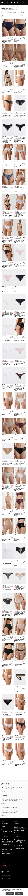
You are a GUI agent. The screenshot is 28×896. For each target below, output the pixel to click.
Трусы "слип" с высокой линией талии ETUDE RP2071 (19, 640)
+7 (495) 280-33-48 (20, 845)
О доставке (3, 791)
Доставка (3, 829)
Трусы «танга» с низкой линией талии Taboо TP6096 (19, 389)
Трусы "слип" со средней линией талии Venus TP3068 (7, 615)
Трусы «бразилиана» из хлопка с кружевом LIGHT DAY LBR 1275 (19, 265)
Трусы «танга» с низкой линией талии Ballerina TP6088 (6, 116)
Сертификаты (5, 847)
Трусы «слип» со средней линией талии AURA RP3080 (19, 40)
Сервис (3, 821)
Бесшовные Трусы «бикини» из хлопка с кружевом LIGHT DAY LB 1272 (19, 340)
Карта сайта (4, 839)
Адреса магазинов (19, 830)
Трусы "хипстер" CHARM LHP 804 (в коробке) (7, 764)
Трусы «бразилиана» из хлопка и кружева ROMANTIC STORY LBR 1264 (19, 141)
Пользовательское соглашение (6, 850)
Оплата (3, 826)
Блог (15, 833)
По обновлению (5, 15)
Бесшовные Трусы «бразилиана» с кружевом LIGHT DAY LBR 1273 (19, 315)
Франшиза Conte (6, 853)
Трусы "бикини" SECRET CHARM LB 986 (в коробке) (6, 739)
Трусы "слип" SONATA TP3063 (18, 740)
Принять (9, 893)
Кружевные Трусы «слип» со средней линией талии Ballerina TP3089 (19, 91)
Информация (4, 836)
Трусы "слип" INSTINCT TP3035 (19, 765)
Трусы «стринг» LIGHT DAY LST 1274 (19, 364)
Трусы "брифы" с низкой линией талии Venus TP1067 (19, 589)
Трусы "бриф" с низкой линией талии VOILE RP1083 (6, 564)
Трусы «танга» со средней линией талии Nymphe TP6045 (19, 66)
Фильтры (13, 15)
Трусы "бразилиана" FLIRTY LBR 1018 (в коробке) (18, 715)
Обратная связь (5, 844)
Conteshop (16, 821)
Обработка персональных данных (20, 826)
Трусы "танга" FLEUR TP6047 (18, 665)
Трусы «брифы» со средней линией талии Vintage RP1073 (18, 215)
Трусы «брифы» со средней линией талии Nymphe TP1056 (6, 65)
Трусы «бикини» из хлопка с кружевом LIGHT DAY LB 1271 (7, 291)
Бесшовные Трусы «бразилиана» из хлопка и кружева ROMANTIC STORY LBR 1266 (7, 141)
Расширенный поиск (7, 841)
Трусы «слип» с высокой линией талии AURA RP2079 (6, 41)
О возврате (3, 815)
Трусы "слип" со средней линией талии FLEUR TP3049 (7, 91)
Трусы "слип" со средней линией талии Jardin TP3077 (19, 565)
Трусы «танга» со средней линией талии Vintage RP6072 (19, 165)
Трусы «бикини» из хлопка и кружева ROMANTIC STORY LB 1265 (19, 116)
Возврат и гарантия (6, 831)
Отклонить (19, 893)
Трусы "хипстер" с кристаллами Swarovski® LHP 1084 (19, 690)
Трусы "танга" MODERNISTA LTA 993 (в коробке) (6, 690)
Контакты (16, 836)
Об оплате (3, 803)
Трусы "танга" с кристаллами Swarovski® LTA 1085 (7, 715)
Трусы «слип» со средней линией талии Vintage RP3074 (7, 241)
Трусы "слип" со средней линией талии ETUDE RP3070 (19, 614)
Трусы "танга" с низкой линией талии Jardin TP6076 (6, 590)
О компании (17, 823)
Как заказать (4, 823)
